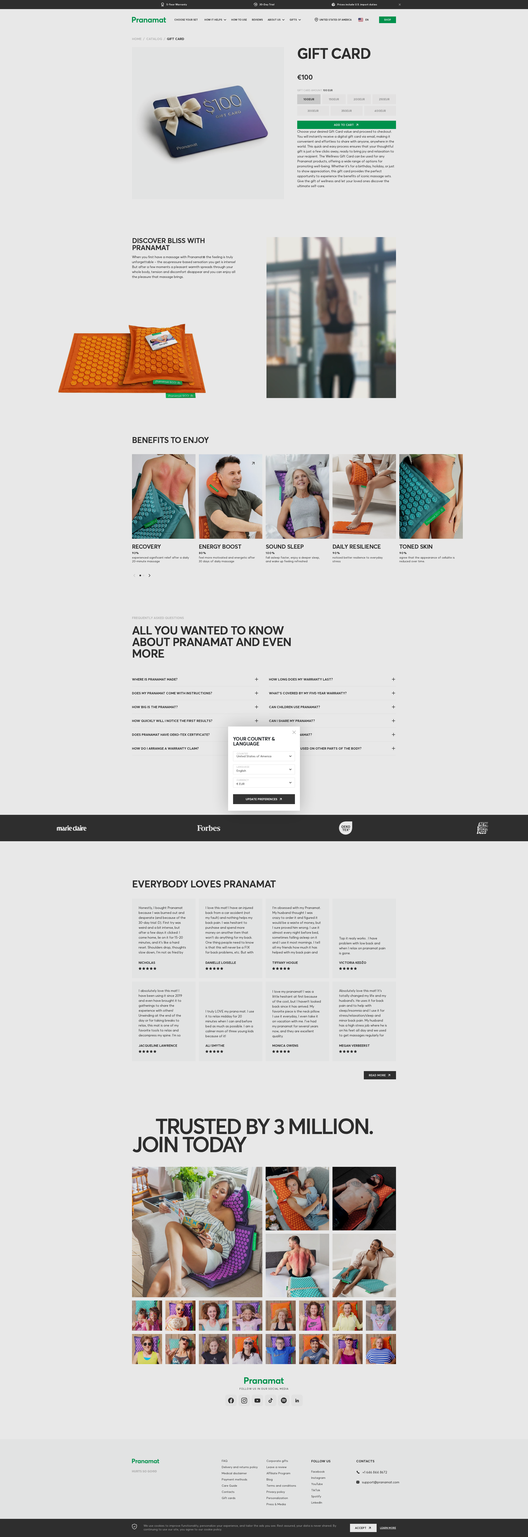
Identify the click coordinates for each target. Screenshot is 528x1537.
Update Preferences (261, 799)
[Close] (294, 732)
